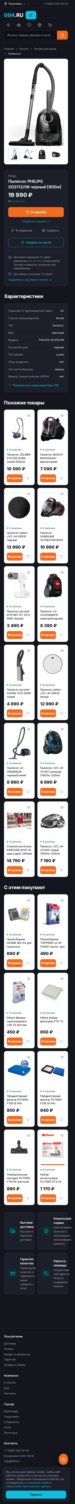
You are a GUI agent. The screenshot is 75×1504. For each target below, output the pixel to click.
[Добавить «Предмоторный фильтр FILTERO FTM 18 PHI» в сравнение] (28, 1057)
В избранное (24, 230)
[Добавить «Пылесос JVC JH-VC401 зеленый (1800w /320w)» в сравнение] (62, 729)
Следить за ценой (38, 242)
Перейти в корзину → (36, 221)
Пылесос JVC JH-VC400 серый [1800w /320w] (52, 850)
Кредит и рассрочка (17, 1354)
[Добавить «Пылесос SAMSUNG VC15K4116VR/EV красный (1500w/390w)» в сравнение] (62, 493)
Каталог (24, 48)
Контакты (10, 1393)
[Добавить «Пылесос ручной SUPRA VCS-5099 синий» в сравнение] (28, 650)
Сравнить (53, 230)
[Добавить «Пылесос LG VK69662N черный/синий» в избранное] (28, 792)
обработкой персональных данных (29, 1486)
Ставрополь (11, 1422)
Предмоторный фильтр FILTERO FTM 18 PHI (17, 1099)
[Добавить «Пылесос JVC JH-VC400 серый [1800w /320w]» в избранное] (61, 870)
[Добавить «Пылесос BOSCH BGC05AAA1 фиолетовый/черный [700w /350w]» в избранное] (61, 478)
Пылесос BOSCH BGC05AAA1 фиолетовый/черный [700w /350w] (51, 458)
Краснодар (11, 1411)
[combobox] (30, 35)
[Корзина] (50, 25)
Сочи (7, 1427)
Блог (7, 1388)
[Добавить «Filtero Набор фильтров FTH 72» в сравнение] (62, 978)
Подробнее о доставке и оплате (28, 279)
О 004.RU (10, 1382)
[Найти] (62, 35)
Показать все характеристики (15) (36, 385)
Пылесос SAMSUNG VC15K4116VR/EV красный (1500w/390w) (51, 536)
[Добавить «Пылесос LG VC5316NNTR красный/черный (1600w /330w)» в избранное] (61, 635)
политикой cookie (38, 1482)
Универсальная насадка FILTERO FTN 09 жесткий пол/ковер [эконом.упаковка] (19, 1178)
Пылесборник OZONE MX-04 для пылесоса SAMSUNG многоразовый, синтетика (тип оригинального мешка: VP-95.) (19, 943)
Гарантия (10, 1359)
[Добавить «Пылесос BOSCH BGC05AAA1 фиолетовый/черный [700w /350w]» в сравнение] (62, 415)
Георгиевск (11, 1416)
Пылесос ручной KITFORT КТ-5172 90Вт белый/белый (18, 615)
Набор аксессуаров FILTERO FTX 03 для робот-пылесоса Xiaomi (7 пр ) (51, 1178)
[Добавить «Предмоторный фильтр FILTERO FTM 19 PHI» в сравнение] (62, 1057)
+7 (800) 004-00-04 (55, 3)
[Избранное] (29, 25)
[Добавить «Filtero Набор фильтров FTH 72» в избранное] (61, 1041)
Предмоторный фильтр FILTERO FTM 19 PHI (51, 1099)
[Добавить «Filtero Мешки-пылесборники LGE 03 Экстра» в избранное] (28, 1041)
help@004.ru (12, 1461)
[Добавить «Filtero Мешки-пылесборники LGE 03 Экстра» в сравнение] (28, 978)
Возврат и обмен (15, 1364)
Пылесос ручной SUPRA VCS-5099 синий (19, 693)
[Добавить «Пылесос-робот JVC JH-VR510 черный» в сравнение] (28, 493)
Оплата (8, 1348)
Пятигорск (10, 1432)
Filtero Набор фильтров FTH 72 (51, 1019)
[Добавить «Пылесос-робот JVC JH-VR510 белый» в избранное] (61, 713)
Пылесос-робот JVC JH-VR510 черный (17, 536)
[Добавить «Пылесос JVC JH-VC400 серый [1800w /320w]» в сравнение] (62, 807)
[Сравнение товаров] (18, 25)
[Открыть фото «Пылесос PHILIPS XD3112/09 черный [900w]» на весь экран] (36, 104)
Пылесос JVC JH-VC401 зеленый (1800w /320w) (52, 771)
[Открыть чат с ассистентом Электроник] (63, 1459)
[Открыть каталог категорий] (31, 15)
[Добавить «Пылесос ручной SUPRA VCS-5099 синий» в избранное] (28, 713)
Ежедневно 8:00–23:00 (19, 1455)
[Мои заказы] (39, 25)
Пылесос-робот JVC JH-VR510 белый (50, 693)
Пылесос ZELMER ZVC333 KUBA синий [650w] (18, 458)
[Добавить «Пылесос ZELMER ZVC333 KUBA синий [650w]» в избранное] (28, 478)
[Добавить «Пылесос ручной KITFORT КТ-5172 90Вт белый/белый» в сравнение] (28, 572)
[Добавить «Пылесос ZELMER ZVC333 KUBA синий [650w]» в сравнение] (28, 415)
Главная (9, 48)
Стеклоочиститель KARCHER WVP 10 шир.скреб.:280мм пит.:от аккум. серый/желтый (19, 850)
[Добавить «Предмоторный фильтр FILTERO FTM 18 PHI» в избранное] (28, 1120)
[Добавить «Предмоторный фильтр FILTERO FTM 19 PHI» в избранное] (61, 1120)
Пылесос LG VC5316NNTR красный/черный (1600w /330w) (51, 615)
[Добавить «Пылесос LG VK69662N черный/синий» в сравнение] (28, 729)
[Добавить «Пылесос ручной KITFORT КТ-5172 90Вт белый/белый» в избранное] (28, 635)
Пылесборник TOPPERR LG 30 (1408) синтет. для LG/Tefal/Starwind (52, 943)
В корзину (38, 212)
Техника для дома (45, 48)
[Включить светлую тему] (8, 25)
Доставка (10, 1343)
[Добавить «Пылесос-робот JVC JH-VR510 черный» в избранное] (28, 557)
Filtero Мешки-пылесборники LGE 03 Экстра (17, 1021)
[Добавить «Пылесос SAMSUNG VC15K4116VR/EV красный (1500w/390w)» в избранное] (61, 557)
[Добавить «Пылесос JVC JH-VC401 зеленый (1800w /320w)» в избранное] (61, 792)
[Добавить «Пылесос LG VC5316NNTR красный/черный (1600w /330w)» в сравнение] (62, 572)
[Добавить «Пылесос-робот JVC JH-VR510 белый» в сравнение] (62, 650)
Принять (36, 1494)
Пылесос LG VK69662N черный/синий (16, 771)
